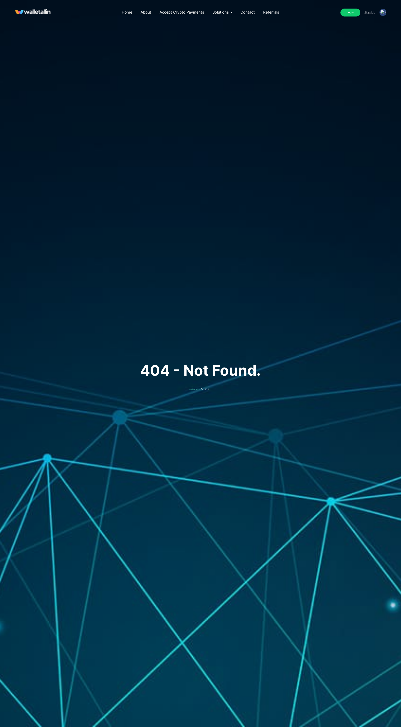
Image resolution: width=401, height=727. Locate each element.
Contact (247, 12)
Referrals (271, 12)
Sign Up (369, 12)
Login (350, 12)
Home (127, 12)
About (146, 12)
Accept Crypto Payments (182, 12)
